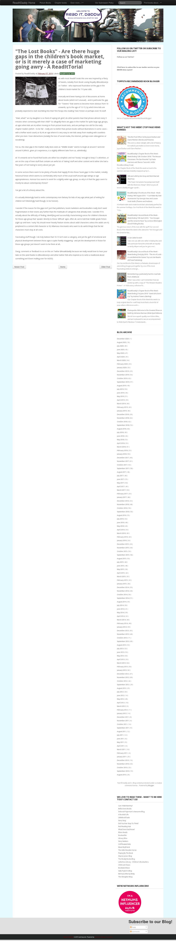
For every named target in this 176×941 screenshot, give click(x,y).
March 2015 (121, 576)
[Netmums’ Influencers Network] (130, 902)
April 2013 (121, 659)
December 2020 (123, 339)
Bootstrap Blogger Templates (104, 937)
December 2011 (123, 717)
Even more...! (76, 2)
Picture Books (45, 2)
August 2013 (121, 645)
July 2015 (120, 562)
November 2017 (123, 461)
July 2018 (120, 432)
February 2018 (122, 450)
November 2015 (123, 548)
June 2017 (120, 479)
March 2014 (121, 620)
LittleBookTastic (124, 817)
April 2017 (121, 486)
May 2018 (120, 440)
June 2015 (120, 566)
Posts (134, 927)
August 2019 (121, 385)
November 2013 (123, 634)
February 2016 (122, 537)
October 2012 (122, 681)
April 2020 (121, 357)
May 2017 (120, 483)
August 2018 (121, 429)
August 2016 (121, 515)
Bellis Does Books (124, 809)
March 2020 (121, 360)
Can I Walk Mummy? (125, 806)
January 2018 (122, 454)
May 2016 (120, 526)
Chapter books (61, 2)
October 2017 (122, 465)
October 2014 (122, 594)
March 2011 (121, 749)
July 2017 (120, 476)
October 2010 (122, 767)
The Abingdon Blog (125, 877)
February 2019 (122, 407)
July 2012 (120, 692)
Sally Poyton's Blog (125, 871)
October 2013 (122, 638)
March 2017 (121, 490)
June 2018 (120, 436)
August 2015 (121, 558)
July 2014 (120, 605)
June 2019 (120, 393)
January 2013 (122, 670)
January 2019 (122, 411)
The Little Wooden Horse (127, 850)
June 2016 (120, 522)
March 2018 (121, 447)
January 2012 (122, 713)
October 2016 (122, 508)
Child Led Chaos (124, 865)
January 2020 (122, 367)
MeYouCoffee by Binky (126, 874)
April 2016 (121, 530)
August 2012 (121, 688)
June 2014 (120, 609)
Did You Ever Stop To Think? (128, 823)
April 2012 (121, 703)
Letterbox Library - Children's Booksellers (133, 862)
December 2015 (123, 544)
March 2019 (121, 403)
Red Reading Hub (124, 826)
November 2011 (123, 721)
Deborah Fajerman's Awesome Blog (131, 812)
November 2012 (123, 677)
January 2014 (122, 627)
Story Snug (122, 820)
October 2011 (122, 724)
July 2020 (120, 346)
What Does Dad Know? (126, 829)
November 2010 (123, 764)
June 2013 (120, 652)
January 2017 (122, 497)
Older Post (105, 267)
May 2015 (120, 569)
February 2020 (122, 364)
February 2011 (122, 753)
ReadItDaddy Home (24, 3)
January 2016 (122, 540)
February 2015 (122, 580)
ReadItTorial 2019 (67, 74)
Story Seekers (123, 841)
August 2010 (121, 775)
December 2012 (123, 674)
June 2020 (120, 349)
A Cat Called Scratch (135, 238)
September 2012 (123, 685)
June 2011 (120, 739)
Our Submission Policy (104, 2)
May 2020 (120, 353)
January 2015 (122, 584)
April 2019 (121, 400)
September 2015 (123, 555)
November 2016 (123, 504)
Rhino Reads (122, 832)
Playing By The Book (125, 853)
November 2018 (123, 418)
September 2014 (123, 598)
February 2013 (122, 667)
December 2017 (123, 458)
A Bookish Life (123, 814)
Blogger (151, 785)
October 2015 (122, 551)
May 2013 (120, 656)
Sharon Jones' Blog (125, 856)
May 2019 (120, 396)
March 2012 (121, 706)
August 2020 (121, 342)
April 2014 (121, 616)
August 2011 (121, 731)
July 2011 (120, 735)
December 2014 (123, 587)
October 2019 (122, 378)
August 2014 (121, 602)
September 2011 (123, 728)
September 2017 (123, 468)
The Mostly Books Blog (126, 859)
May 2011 (120, 742)
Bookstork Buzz (124, 868)
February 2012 (122, 710)
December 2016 (123, 501)
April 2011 (121, 746)
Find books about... (152, 2)
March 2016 (121, 533)
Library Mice (122, 838)
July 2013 (120, 648)
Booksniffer (122, 835)
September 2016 (123, 512)
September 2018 (123, 425)
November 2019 (123, 375)
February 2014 (122, 623)
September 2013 (123, 641)
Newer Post (19, 267)
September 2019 (123, 382)
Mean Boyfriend (124, 847)
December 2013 (123, 630)
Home (62, 267)
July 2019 (120, 389)
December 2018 (123, 414)
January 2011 (122, 757)
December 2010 (123, 760)
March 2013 (121, 663)
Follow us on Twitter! (125, 57)
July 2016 (120, 519)
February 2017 (122, 494)
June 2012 (120, 695)
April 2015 (121, 573)
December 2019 (123, 371)
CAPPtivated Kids (124, 844)
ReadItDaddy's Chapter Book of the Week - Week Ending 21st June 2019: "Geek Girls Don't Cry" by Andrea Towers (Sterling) (144, 293)
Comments (136, 931)
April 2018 (121, 443)
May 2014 (120, 612)
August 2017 (121, 472)
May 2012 (120, 699)
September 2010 (123, 771)
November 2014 (123, 591)
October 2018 (122, 422)
